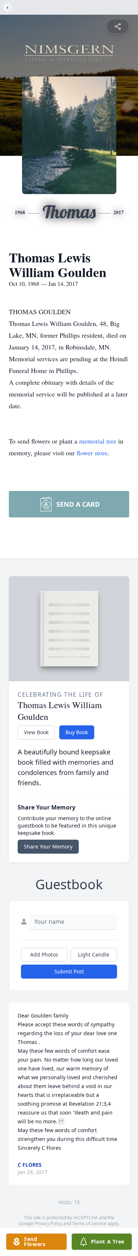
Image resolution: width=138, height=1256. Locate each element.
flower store (92, 452)
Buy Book (77, 732)
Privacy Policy (48, 1223)
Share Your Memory (48, 846)
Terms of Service (89, 1223)
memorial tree (97, 441)
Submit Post (69, 971)
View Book (36, 732)
